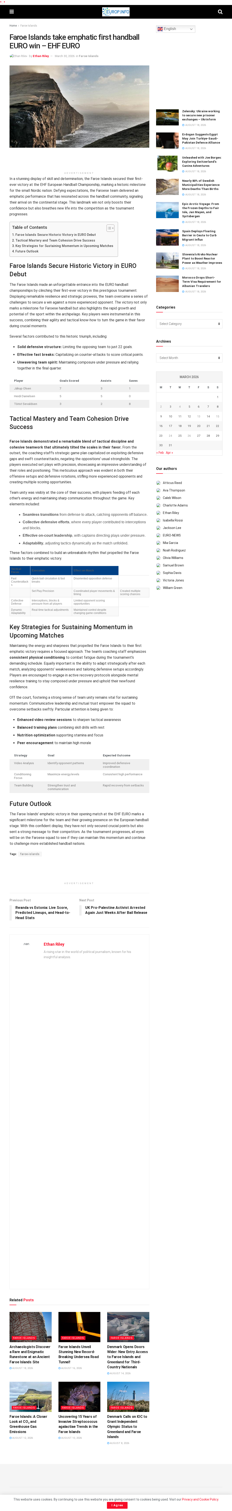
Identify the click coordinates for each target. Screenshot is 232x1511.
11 (179, 416)
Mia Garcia (170, 543)
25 (179, 435)
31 (170, 445)
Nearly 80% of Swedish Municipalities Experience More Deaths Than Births (201, 185)
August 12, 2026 (22, 1437)
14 (208, 416)
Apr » (169, 452)
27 (198, 435)
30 (160, 445)
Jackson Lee (172, 528)
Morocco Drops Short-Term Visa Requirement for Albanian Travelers (201, 281)
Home (13, 25)
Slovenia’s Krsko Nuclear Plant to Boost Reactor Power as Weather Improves (202, 258)
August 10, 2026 (71, 1437)
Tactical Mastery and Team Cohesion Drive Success (55, 240)
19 (189, 426)
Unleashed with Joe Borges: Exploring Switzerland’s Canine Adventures (202, 161)
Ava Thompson (174, 490)
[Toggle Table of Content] (108, 228)
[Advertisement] (79, 161)
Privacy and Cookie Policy (200, 1499)
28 (208, 435)
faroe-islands (30, 854)
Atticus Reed (172, 483)
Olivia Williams (173, 558)
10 (170, 416)
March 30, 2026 (65, 56)
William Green (172, 588)
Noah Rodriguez (174, 550)
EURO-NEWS (172, 535)
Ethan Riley (41, 56)
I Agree (117, 1505)
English (169, 29)
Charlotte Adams (175, 505)
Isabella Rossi (173, 520)
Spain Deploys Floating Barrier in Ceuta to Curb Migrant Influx (199, 235)
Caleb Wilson (172, 498)
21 (208, 426)
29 (217, 435)
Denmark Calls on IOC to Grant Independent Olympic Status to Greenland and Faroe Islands (127, 1426)
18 (179, 426)
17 (170, 426)
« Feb (160, 452)
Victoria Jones (173, 580)
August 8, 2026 (119, 1443)
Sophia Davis (172, 573)
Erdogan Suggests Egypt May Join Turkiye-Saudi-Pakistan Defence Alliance (201, 138)
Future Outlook (27, 251)
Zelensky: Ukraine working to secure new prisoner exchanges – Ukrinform (201, 115)
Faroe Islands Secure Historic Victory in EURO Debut (55, 235)
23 (160, 435)
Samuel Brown (173, 565)
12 (189, 416)
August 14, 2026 (119, 1373)
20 (198, 426)
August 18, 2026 (22, 1368)
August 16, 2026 (71, 1368)
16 (160, 426)
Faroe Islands (28, 25)
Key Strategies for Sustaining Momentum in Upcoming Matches (64, 246)
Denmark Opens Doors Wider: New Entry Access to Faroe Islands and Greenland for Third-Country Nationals (127, 1357)
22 (217, 426)
